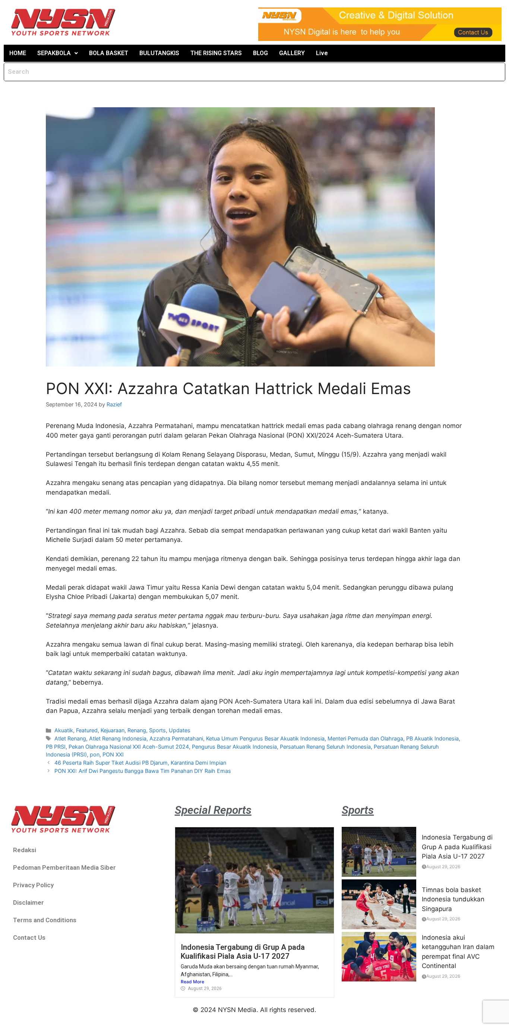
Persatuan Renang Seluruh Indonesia (325, 746)
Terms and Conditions (44, 920)
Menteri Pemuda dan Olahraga (365, 738)
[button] (57, 53)
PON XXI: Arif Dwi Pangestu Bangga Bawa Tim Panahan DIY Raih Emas (142, 771)
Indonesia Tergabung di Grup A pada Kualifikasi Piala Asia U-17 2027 (243, 952)
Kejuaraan (112, 730)
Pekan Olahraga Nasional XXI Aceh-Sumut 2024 (129, 746)
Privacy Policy (33, 885)
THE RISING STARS (216, 53)
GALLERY (292, 53)
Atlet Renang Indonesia (117, 738)
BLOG (260, 53)
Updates (179, 730)
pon (94, 754)
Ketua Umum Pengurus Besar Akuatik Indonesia (265, 738)
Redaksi (24, 850)
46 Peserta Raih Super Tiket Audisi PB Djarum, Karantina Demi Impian (140, 762)
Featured (87, 730)
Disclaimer (28, 902)
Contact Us (29, 937)
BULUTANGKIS (159, 53)
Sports (157, 730)
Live (322, 53)
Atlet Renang (70, 738)
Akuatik (63, 730)
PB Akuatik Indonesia (432, 738)
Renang (136, 730)
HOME (17, 53)
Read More (192, 981)
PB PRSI (56, 746)
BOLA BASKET (108, 53)
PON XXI (113, 754)
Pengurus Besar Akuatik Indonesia (234, 746)
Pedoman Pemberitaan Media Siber (64, 867)
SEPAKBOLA (54, 53)
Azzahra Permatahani (176, 738)
